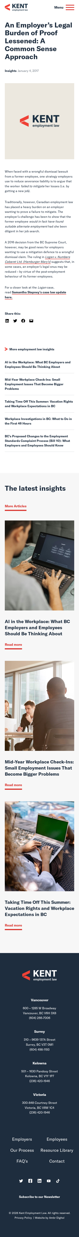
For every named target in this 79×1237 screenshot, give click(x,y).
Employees (57, 1139)
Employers (22, 1139)
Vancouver (39, 1000)
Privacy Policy (23, 1217)
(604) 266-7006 (39, 1018)
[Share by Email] (31, 320)
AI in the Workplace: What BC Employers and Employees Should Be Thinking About (38, 364)
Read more (13, 644)
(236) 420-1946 (39, 1081)
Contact (57, 1161)
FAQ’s (22, 1161)
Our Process (22, 1150)
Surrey (39, 1031)
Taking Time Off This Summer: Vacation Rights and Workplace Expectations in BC (39, 404)
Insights (10, 71)
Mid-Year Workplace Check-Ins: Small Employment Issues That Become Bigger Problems (34, 384)
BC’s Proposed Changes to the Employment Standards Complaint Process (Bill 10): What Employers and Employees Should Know (37, 440)
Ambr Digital (56, 1217)
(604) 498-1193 (39, 1049)
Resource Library (56, 1150)
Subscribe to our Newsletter (39, 1197)
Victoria (39, 1094)
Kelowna (39, 1063)
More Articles (15, 506)
